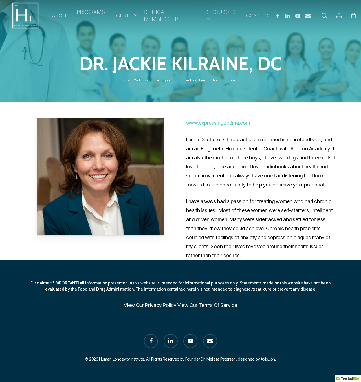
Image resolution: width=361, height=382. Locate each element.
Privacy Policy (160, 305)
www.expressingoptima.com (218, 123)
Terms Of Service (218, 305)
